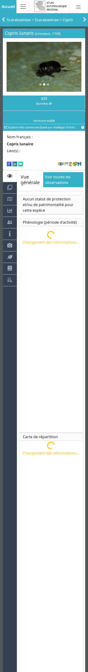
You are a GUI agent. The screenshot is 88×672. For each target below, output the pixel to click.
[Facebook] (9, 163)
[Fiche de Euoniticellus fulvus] (84, 19)
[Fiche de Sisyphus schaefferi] (3, 19)
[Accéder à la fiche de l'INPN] (75, 163)
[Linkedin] (14, 163)
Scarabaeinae (47, 19)
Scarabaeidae (19, 19)
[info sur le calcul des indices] (82, 127)
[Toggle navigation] (23, 6)
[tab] (10, 176)
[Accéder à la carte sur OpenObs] (63, 163)
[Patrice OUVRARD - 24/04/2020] (44, 67)
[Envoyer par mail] (20, 163)
